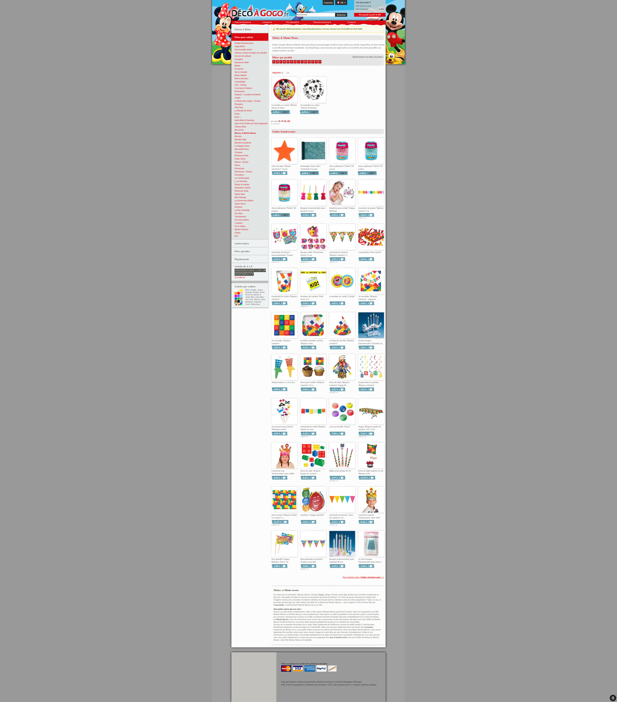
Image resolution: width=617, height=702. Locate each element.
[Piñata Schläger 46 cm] (342, 455)
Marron (257, 299)
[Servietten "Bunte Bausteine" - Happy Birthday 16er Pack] (371, 281)
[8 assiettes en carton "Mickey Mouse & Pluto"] (284, 90)
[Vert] (238, 299)
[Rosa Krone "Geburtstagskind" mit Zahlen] (284, 455)
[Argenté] (236, 304)
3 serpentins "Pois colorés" (370, 252)
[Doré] (238, 304)
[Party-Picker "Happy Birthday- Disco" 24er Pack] (284, 544)
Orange (248, 292)
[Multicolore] (241, 304)
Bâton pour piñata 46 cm (340, 471)
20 (279, 121)
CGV (330, 685)
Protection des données (315, 685)
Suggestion (276, 72)
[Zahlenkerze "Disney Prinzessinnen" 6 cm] (313, 237)
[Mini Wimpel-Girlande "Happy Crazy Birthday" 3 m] (313, 544)
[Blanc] (236, 291)
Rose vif (248, 295)
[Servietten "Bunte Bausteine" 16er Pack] (284, 325)
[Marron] (236, 301)
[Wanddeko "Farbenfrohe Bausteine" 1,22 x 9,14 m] (284, 500)
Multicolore (255, 304)
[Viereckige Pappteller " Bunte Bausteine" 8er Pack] (313, 325)
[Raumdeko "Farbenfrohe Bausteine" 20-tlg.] (313, 455)
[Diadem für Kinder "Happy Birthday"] (342, 193)
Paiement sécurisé (321, 22)
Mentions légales (369, 685)
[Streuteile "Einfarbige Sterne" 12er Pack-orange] (284, 151)
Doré (247, 304)
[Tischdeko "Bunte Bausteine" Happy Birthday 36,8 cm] (342, 367)
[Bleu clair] (241, 296)
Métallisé (249, 302)
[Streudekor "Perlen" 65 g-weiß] (284, 193)
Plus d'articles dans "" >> (363, 577)
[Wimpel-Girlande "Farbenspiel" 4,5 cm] (342, 500)
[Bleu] (236, 299)
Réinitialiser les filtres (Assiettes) (369, 57)
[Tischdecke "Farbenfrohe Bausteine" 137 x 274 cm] (371, 411)
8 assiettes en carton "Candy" (342, 296)
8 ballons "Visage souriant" (312, 515)
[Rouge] (238, 293)
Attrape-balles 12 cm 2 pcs (283, 382)
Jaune (260, 290)
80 (285, 121)
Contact (350, 22)
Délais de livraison (325, 682)
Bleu (262, 297)
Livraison (266, 22)
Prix (287, 73)
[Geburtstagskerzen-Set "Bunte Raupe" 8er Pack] (371, 325)
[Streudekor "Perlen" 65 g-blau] (371, 151)
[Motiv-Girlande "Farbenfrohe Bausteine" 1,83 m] (313, 411)
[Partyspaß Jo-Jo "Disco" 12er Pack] (342, 411)
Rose (262, 292)
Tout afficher (240, 277)
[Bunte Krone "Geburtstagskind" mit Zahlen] (371, 500)
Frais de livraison (242, 22)
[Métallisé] (241, 301)
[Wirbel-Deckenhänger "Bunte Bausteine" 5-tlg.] (371, 367)
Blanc (247, 290)
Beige (253, 290)
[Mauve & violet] (238, 296)
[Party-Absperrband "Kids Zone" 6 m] (313, 281)
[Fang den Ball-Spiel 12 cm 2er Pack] (284, 367)
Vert (247, 299)
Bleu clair (255, 297)
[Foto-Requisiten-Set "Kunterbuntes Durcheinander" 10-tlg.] (284, 411)
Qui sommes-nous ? (342, 685)
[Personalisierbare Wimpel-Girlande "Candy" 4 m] (284, 237)
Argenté (257, 302)
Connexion (328, 2)
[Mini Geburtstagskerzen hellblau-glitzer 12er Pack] (371, 544)
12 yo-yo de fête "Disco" (339, 427)
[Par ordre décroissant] (283, 72)
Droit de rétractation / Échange (348, 682)
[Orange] (236, 293)
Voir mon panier (362, 2)
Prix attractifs (291, 22)
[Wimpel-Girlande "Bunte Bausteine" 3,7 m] (342, 237)
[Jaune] (241, 291)
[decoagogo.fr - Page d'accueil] (261, 11)
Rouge (256, 292)
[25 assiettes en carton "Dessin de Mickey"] (313, 90)
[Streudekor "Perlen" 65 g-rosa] (342, 151)
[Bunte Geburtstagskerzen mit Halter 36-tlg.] (342, 544)
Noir (263, 299)
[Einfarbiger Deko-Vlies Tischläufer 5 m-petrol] (313, 151)
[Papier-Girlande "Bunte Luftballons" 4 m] (371, 193)
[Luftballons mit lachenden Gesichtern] (313, 500)
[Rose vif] (236, 296)
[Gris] (241, 299)
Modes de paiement (306, 682)
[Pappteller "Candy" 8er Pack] (342, 281)
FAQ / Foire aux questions (292, 685)
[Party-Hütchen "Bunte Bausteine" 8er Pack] (342, 325)
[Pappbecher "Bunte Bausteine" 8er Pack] (284, 281)
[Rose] (241, 293)
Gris (251, 299)
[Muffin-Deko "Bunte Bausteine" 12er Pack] (313, 367)
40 (282, 121)
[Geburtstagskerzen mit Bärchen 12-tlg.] (313, 193)
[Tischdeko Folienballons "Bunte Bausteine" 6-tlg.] (371, 455)
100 (288, 121)
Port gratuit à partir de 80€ (370, 14)
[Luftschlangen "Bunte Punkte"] (371, 237)
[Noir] (238, 301)
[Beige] (238, 291)
